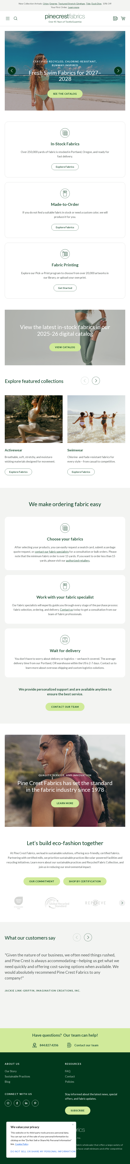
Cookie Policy (21, 1144)
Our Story (11, 1071)
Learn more (73, 7)
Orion (46, 3)
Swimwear (75, 450)
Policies (69, 1081)
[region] (41, 1140)
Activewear (13, 450)
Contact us (66, 609)
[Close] (73, 1124)
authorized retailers (78, 560)
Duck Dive (96, 3)
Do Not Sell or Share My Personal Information (41, 1151)
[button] (12, 71)
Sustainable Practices (17, 1076)
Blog (7, 1081)
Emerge (53, 3)
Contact (70, 1076)
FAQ (67, 1071)
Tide (88, 3)
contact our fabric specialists (52, 551)
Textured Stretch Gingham (71, 3)
